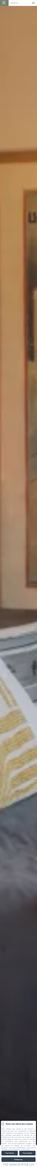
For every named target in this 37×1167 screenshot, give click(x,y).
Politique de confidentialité (21, 1150)
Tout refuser (9, 1153)
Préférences (18, 1159)
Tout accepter (27, 1153)
